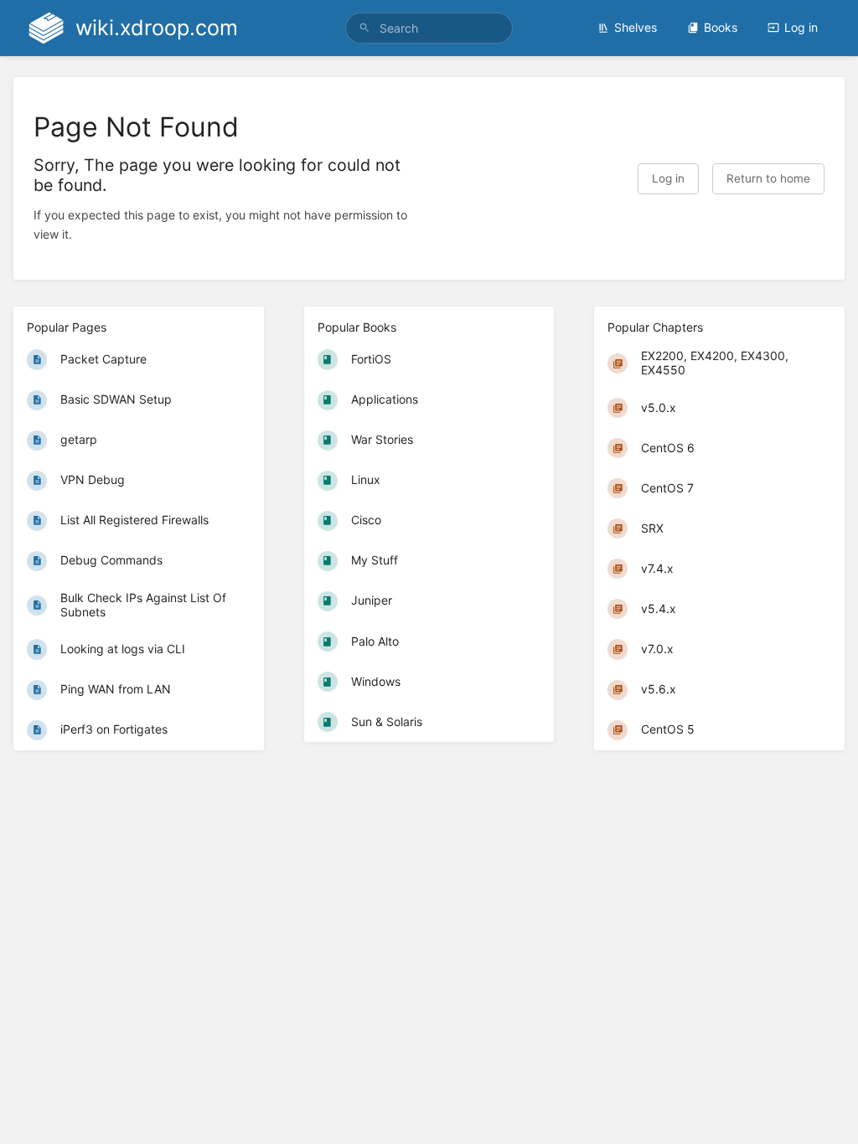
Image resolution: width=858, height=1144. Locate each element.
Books (720, 27)
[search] (429, 28)
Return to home (768, 178)
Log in (801, 27)
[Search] (364, 28)
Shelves (635, 27)
